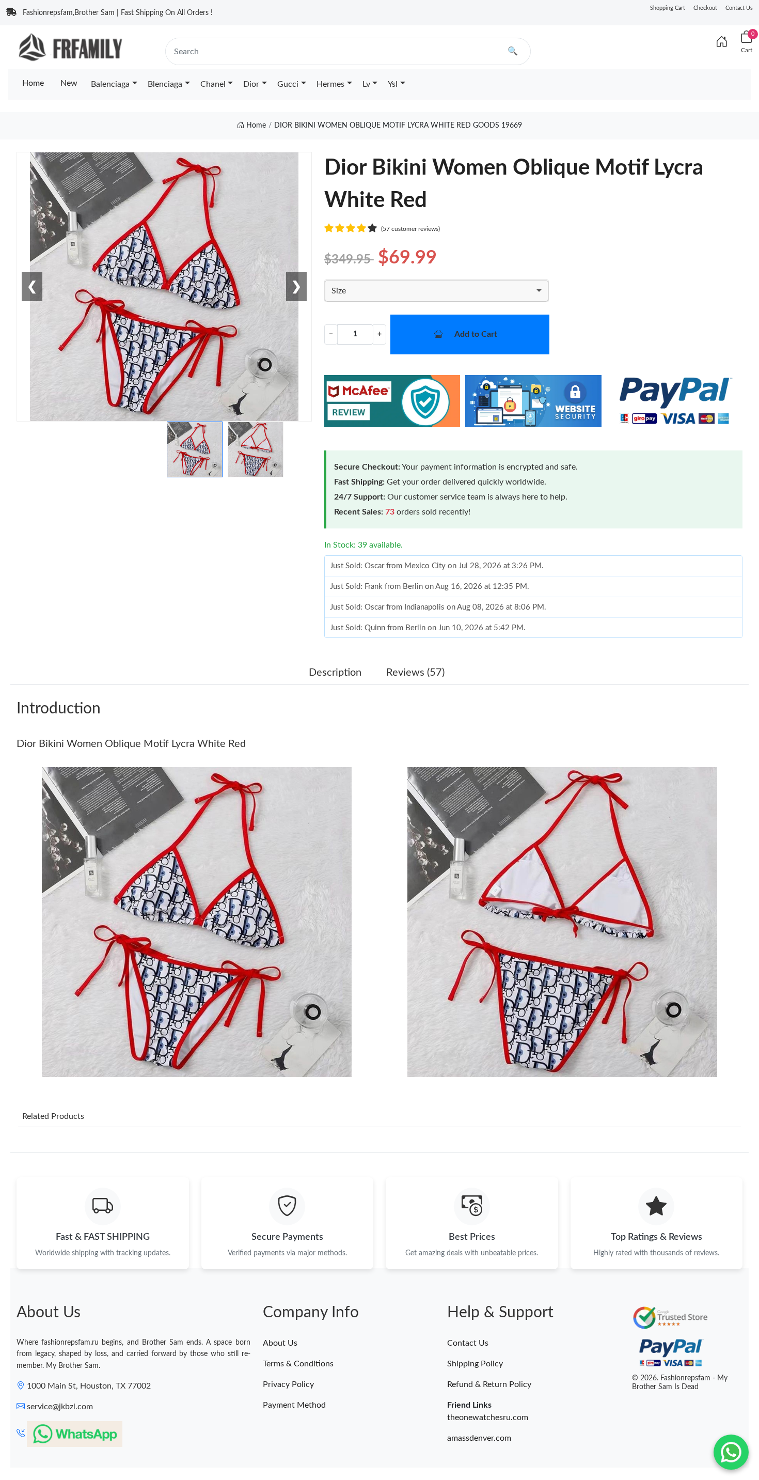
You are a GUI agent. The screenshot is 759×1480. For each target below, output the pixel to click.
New (68, 83)
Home (33, 83)
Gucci (287, 84)
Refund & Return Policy (489, 1384)
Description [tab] (335, 672)
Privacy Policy (288, 1384)
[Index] (722, 42)
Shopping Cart (667, 8)
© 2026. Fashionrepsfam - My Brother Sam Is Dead (680, 1383)
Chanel (213, 84)
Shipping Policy (475, 1364)
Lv (366, 84)
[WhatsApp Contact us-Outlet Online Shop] (731, 1452)
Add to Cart (475, 334)
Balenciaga (110, 84)
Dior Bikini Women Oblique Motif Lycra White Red (131, 744)
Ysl (393, 84)
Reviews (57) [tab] (415, 672)
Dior (251, 84)
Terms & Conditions (298, 1364)
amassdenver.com (479, 1438)
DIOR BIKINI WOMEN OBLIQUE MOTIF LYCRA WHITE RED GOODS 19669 (398, 125)
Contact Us (739, 8)
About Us (280, 1343)
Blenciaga (165, 84)
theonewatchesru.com (487, 1417)
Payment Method (294, 1405)
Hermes (330, 84)
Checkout (705, 8)
